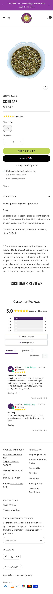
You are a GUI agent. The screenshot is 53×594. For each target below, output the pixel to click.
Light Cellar (10, 96)
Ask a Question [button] (28, 343)
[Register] (41, 540)
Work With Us (9, 505)
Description (9, 196)
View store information (15, 179)
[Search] (9, 18)
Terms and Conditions (34, 490)
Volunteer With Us (11, 510)
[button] (45, 398)
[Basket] (48, 18)
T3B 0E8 (7, 465)
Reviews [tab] (9, 350)
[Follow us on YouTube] (17, 557)
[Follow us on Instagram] (12, 557)
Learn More (29, 7)
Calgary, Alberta (11, 461)
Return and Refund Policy (38, 461)
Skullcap (11, 393)
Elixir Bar (33, 473)
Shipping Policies (37, 454)
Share (6, 186)
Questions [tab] (25, 350)
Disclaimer (34, 478)
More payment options (26, 165)
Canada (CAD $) (11, 567)
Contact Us (34, 468)
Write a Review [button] (28, 336)
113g (8, 128)
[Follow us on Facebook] (6, 557)
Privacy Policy (35, 483)
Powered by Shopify (24, 575)
